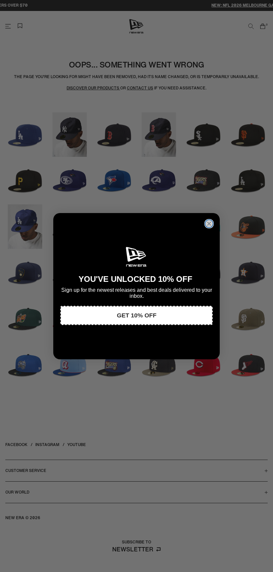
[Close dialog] (209, 224)
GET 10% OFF (136, 315)
